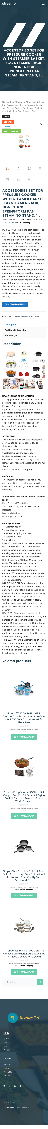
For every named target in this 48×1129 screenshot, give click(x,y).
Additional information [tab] (16, 330)
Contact (6, 1050)
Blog (5, 1046)
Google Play (8, 1072)
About (5, 1042)
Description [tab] (10, 324)
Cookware (20, 102)
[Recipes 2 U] (9, 3)
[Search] (40, 982)
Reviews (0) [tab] (11, 335)
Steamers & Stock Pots (30, 316)
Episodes (6, 1039)
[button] (41, 124)
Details (13, 223)
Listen (7, 1059)
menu (6, 1033)
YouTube (6, 1064)
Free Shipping (11, 131)
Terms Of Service (22, 1107)
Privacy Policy (8, 1107)
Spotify (6, 1068)
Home (5, 102)
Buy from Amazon (15, 304)
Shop (12, 102)
